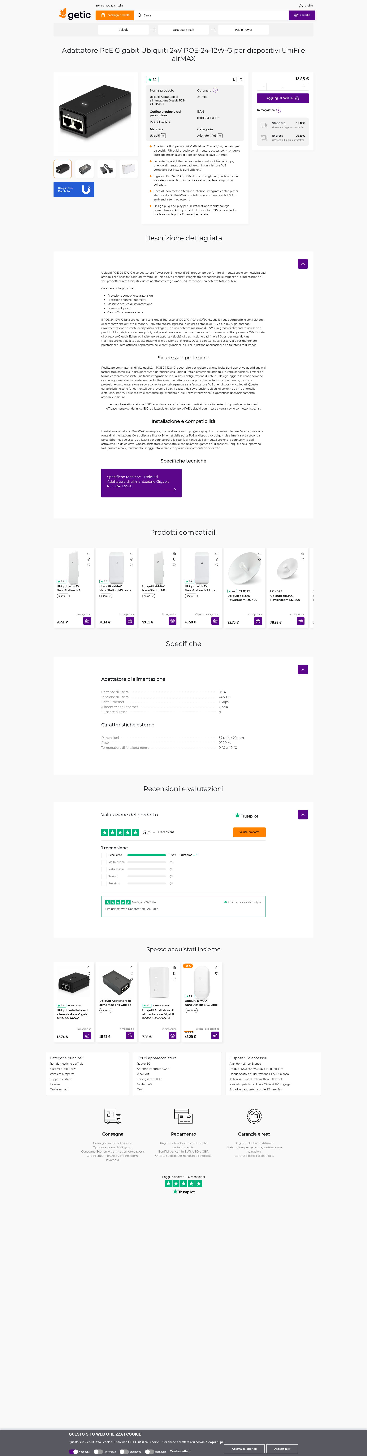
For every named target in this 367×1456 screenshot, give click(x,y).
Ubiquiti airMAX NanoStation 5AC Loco (200, 995)
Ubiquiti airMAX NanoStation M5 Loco (113, 587)
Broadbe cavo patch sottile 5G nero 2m (256, 1078)
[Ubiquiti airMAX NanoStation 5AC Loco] (202, 972)
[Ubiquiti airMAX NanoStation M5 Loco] (116, 564)
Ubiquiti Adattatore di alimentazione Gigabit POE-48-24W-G (71, 997)
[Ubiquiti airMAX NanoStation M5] (73, 564)
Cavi (140, 1078)
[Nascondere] (303, 264)
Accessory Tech (183, 30)
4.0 (146, 989)
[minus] (261, 87)
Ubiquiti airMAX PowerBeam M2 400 (284, 587)
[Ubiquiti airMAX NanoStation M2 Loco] (202, 564)
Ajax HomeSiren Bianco (245, 1052)
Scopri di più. (215, 1442)
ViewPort (143, 1062)
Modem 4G (144, 1073)
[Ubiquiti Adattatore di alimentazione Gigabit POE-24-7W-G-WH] (159, 972)
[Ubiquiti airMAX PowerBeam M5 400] (244, 564)
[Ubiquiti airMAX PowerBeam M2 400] (287, 564)
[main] (76, 14)
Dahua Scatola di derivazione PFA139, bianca (259, 1062)
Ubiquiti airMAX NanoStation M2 (152, 587)
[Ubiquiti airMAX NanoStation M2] (159, 564)
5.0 (155, 79)
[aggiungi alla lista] (241, 79)
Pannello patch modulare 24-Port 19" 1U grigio (260, 1073)
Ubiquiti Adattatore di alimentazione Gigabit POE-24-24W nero (114, 997)
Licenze (55, 1073)
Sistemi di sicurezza (63, 1057)
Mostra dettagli (180, 1451)
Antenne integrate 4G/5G (154, 1057)
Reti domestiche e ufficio (67, 1052)
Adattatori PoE (207, 135)
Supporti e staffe (61, 1067)
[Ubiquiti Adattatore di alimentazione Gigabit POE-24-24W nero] (116, 972)
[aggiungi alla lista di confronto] (233, 79)
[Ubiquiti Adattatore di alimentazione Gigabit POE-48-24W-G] (73, 972)
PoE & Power (243, 30)
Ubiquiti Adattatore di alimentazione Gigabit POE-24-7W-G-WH (157, 997)
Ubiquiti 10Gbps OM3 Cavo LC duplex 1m (256, 1057)
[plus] (304, 87)
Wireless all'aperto (62, 1062)
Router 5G (143, 1052)
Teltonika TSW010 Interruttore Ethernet (256, 1067)
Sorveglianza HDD (149, 1067)
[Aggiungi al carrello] (88, 616)
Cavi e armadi (59, 1078)
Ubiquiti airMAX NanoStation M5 (67, 587)
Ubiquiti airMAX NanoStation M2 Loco (199, 587)
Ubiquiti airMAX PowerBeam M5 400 (241, 587)
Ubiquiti (123, 30)
